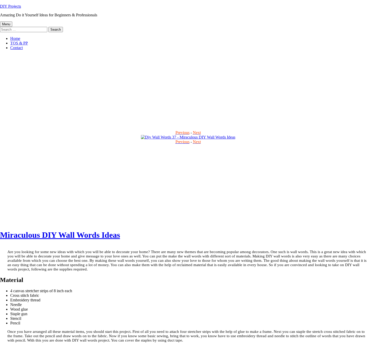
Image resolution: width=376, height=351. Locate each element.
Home (15, 38)
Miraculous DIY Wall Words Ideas (60, 235)
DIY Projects (10, 6)
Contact (16, 48)
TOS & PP (19, 43)
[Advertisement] (153, 90)
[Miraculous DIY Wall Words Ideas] (188, 137)
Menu (6, 24)
